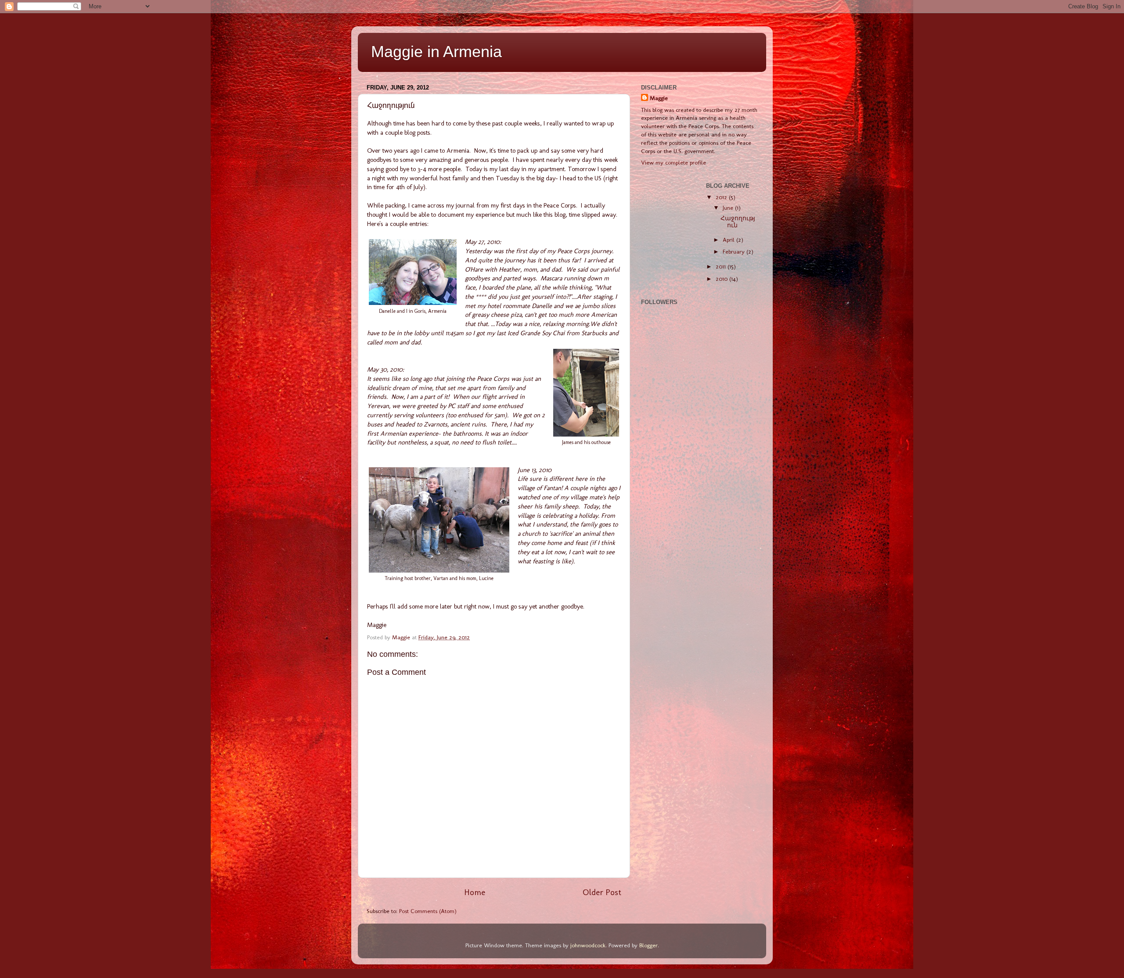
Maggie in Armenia (436, 52)
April (729, 239)
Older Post (602, 892)
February (734, 251)
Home (474, 892)
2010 (722, 278)
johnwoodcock (587, 945)
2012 (722, 197)
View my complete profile (673, 162)
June (729, 207)
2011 (722, 266)
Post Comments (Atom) (428, 910)
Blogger (648, 945)
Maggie (659, 97)
